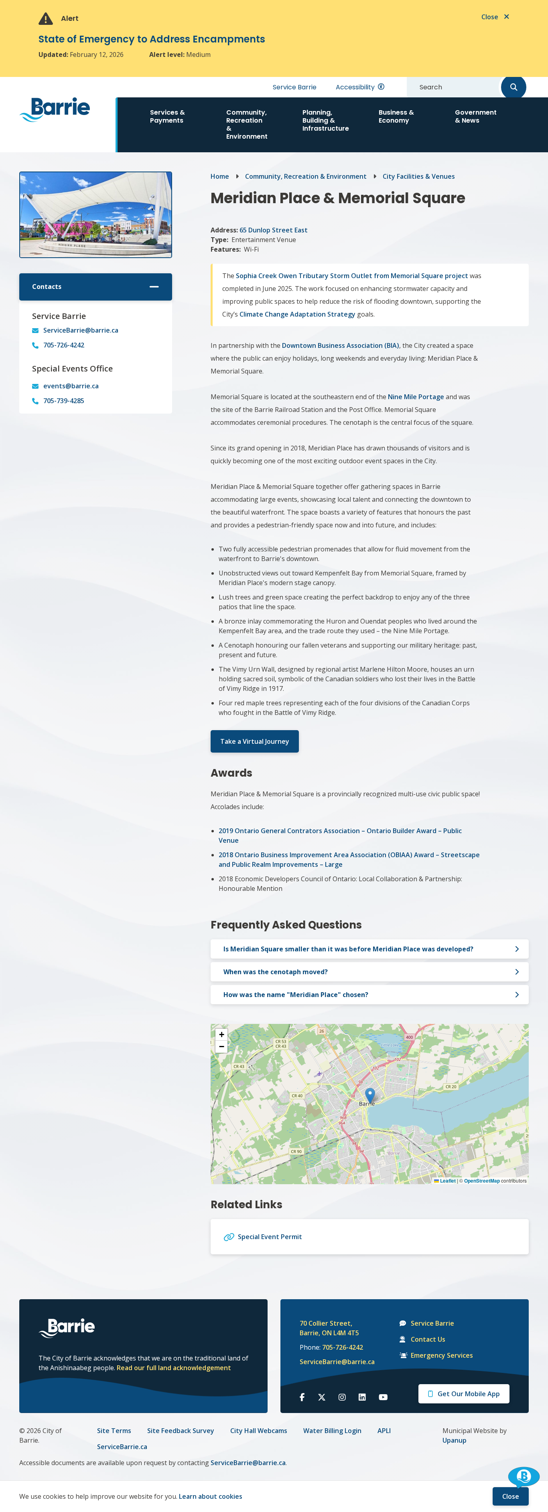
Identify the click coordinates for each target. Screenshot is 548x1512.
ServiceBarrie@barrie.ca (80, 330)
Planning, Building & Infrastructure (325, 120)
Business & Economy (396, 116)
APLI (384, 1430)
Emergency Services (442, 1355)
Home (220, 176)
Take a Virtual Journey (254, 741)
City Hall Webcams (258, 1430)
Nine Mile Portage (416, 396)
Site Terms (114, 1430)
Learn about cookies (210, 1496)
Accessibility (355, 87)
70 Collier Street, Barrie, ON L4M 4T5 (329, 1328)
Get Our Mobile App (469, 1393)
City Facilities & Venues (419, 176)
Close (510, 1496)
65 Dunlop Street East (273, 230)
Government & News (476, 116)
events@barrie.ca (71, 386)
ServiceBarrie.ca (122, 1446)
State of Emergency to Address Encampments (152, 39)
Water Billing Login (332, 1430)
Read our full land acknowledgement (174, 1367)
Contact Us (428, 1339)
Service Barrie (295, 87)
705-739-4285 (63, 400)
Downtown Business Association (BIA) (340, 345)
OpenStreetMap (482, 1180)
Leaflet (447, 1180)
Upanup (454, 1440)
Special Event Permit (270, 1236)
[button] (370, 1096)
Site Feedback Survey (180, 1430)
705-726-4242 (63, 345)
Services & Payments (167, 116)
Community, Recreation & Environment (247, 124)
